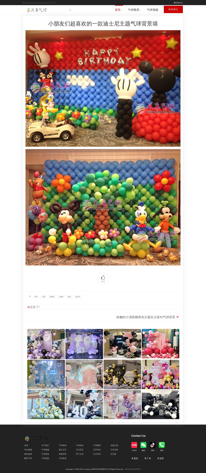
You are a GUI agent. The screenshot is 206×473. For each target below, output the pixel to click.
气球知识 (80, 445)
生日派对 (97, 454)
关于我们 (45, 445)
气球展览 (45, 454)
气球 (36, 297)
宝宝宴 (113, 454)
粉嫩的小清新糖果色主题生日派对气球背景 (145, 317)
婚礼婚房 (28, 454)
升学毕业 (97, 450)
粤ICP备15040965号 (132, 469)
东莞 (161, 458)
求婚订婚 (114, 445)
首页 (118, 9)
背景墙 (52, 297)
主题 (43, 297)
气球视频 (152, 9)
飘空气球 (28, 458)
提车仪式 (62, 450)
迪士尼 (78, 297)
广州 (149, 458)
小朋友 (61, 297)
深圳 (136, 458)
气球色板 (45, 458)
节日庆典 (114, 450)
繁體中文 (179, 3)
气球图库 (133, 9)
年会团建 (28, 450)
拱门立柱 (80, 454)
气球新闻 (62, 445)
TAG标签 (62, 458)
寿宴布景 (62, 454)
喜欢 (69, 297)
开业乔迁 (80, 450)
